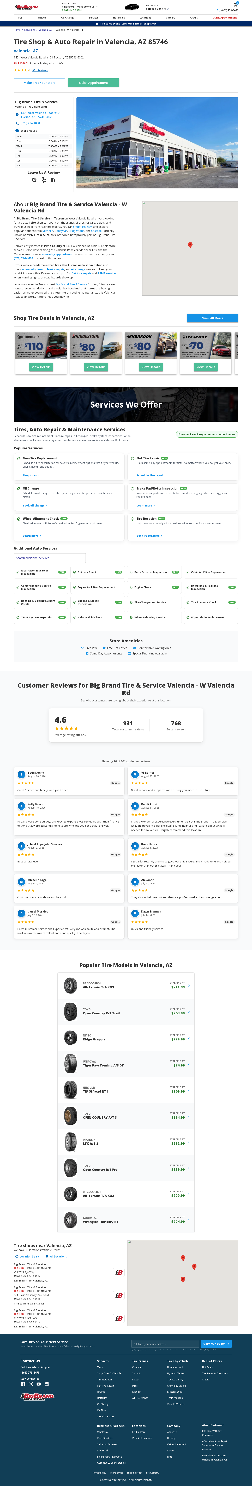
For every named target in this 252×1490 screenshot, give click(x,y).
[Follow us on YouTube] (38, 1384)
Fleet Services (104, 1438)
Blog (169, 1456)
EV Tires (101, 1410)
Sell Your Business (107, 1444)
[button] (190, 245)
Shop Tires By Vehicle (109, 1373)
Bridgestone (76, 231)
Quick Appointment (225, 17)
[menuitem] (69, 1272)
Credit (194, 17)
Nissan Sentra (175, 1391)
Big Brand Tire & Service (71, 284)
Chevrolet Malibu (176, 1385)
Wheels (42, 17)
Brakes (101, 1391)
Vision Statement (176, 1444)
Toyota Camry (175, 1379)
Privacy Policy (204, 1350)
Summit (136, 1373)
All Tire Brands (140, 1397)
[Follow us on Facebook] (23, 1384)
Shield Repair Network (109, 1456)
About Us (172, 1432)
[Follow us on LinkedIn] (46, 1384)
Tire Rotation (104, 1379)
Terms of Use (116, 1472)
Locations (145, 17)
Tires (19, 17)
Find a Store (139, 1432)
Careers (170, 17)
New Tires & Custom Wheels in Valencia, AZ (214, 1457)
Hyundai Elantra (175, 1373)
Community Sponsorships (111, 1462)
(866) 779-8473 (229, 10)
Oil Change (67, 17)
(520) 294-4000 (30, 123)
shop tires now (82, 227)
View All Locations (142, 1438)
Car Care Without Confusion (211, 1433)
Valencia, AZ (45, 29)
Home (17, 29)
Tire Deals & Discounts (215, 1373)
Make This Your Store (39, 83)
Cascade (96, 231)
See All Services (105, 1416)
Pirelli (135, 1385)
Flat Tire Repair (105, 1385)
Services (93, 17)
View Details (41, 367)
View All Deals (212, 318)
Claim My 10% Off (214, 1343)
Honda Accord (175, 1367)
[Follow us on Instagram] (30, 1384)
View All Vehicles (176, 1404)
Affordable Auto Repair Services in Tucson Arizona (215, 1445)
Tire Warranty (152, 1472)
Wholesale (103, 1432)
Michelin (47, 231)
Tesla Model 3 (175, 1397)
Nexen (135, 1379)
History (171, 1438)
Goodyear (61, 231)
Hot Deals (119, 17)
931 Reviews (40, 70)
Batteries (102, 1397)
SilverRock (103, 1450)
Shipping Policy (134, 1472)
